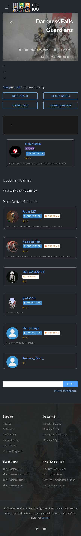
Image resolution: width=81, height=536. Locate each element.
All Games (8, 429)
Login (17, 87)
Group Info (20, 95)
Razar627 (29, 211)
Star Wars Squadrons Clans (59, 479)
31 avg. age (63, 50)
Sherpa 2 (53, 246)
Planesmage (31, 328)
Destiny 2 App (51, 440)
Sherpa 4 (53, 216)
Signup (7, 87)
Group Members (61, 105)
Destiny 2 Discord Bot (55, 434)
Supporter (36, 153)
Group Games (60, 95)
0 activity (49, 56)
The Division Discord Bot (16, 474)
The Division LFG (12, 469)
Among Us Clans (52, 474)
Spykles (45, 517)
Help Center (10, 445)
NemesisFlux (31, 241)
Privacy (7, 423)
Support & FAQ (11, 440)
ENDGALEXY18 (33, 271)
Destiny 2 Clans (52, 423)
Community (9, 434)
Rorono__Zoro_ (33, 358)
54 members (42, 50)
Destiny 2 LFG (51, 429)
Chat (70, 384)
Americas (67, 56)
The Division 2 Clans (54, 469)
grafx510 (29, 298)
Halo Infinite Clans (53, 485)
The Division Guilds (14, 479)
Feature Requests (13, 451)
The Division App (12, 485)
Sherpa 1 (32, 276)
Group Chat (20, 105)
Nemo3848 (33, 144)
